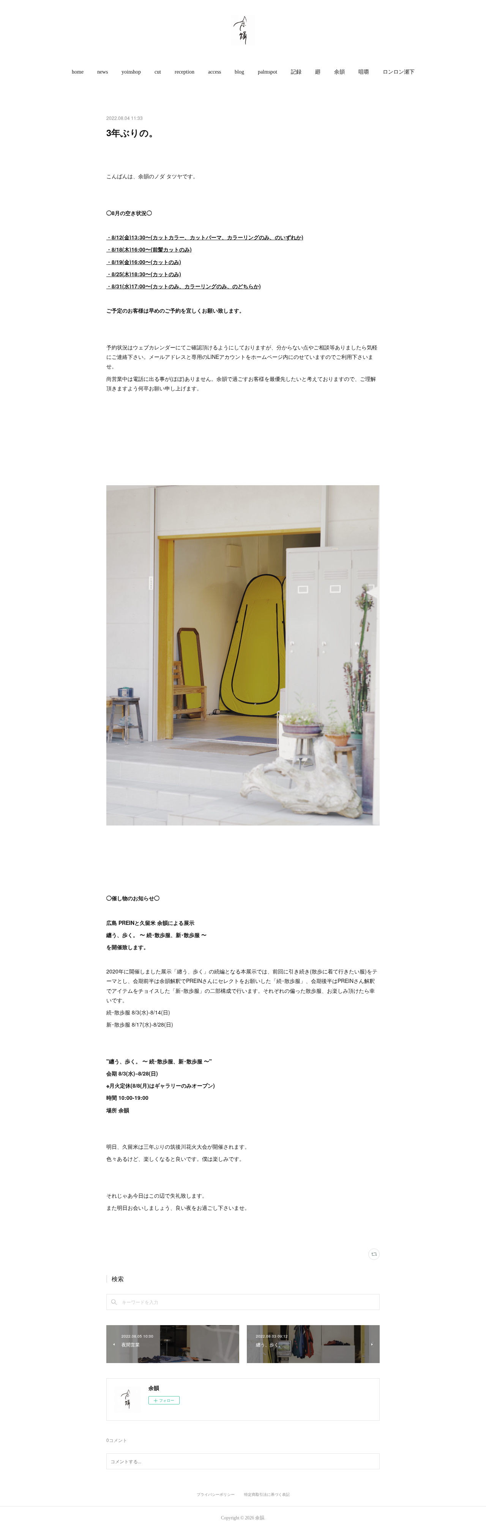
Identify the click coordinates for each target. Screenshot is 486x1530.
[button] (78, 72)
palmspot (267, 72)
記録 (296, 72)
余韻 (339, 72)
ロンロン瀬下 (399, 72)
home (78, 72)
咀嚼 (363, 72)
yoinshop (131, 72)
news (102, 72)
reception (184, 72)
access (214, 72)
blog (239, 72)
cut (158, 72)
